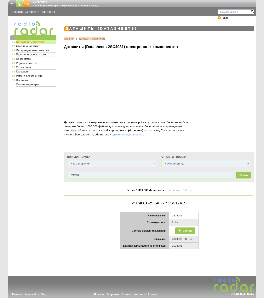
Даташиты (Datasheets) (30, 41)
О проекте (32, 11)
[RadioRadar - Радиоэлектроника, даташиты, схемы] (33, 28)
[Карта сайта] (19, 3)
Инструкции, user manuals (32, 50)
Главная (69, 38)
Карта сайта (32, 294)
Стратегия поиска (174, 157)
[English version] (26, 3)
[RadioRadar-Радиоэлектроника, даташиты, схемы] (12, 3)
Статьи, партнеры (27, 84)
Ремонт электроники (29, 75)
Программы (23, 58)
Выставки (22, 80)
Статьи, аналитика (27, 45)
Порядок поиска (78, 157)
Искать (243, 175)
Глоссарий (22, 71)
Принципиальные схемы (31, 54)
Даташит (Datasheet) (92, 38)
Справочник (23, 67)
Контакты (48, 11)
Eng (43, 294)
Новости (17, 11)
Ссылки (126, 294)
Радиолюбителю (26, 63)
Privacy (152, 294)
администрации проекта (127, 134)
